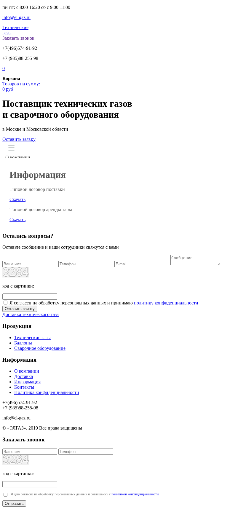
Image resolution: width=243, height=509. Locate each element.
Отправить (14, 503)
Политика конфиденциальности (46, 392)
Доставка (23, 376)
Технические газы (32, 337)
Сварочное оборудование (39, 348)
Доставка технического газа (30, 314)
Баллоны (23, 342)
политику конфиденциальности (166, 302)
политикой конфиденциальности (135, 494)
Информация (27, 381)
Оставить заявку (19, 139)
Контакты (24, 387)
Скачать (17, 199)
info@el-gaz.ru (16, 17)
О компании (17, 157)
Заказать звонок (18, 38)
